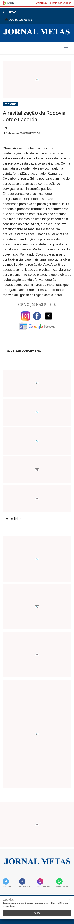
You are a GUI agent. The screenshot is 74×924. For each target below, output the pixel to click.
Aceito (37, 912)
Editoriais (10, 104)
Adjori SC (41, 2)
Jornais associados (60, 2)
